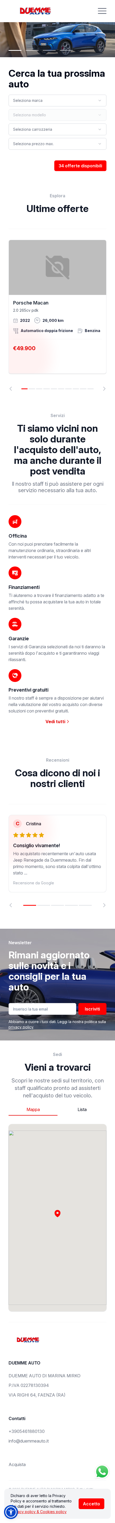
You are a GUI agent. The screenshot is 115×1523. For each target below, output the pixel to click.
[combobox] (57, 100)
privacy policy (21, 1027)
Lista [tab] (82, 1109)
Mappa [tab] (33, 1109)
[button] (57, 1213)
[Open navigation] (102, 11)
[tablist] (57, 1110)
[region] (57, 315)
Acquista (17, 1464)
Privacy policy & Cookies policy (39, 1511)
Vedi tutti (55, 721)
